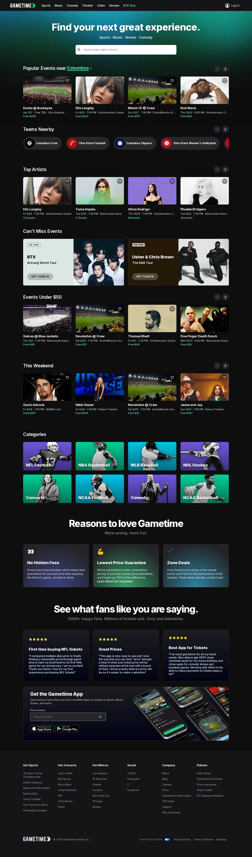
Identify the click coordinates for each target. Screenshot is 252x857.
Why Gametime (171, 812)
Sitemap (221, 839)
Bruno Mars (65, 784)
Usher (61, 806)
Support (167, 806)
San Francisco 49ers (35, 804)
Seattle (97, 784)
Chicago (98, 801)
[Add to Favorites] (67, 80)
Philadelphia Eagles (35, 810)
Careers (167, 784)
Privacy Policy (182, 839)
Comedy (72, 5)
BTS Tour (129, 5)
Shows (130, 37)
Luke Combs (65, 773)
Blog (164, 778)
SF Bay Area (100, 778)
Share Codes (204, 790)
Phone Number (37, 710)
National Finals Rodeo (36, 787)
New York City (101, 795)
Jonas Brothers (67, 790)
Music (59, 5)
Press (165, 790)
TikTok (131, 773)
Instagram (133, 778)
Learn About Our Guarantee (115, 581)
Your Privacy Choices (150, 839)
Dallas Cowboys (33, 782)
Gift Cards (168, 801)
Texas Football (32, 799)
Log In (235, 5)
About (165, 773)
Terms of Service (203, 839)
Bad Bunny (64, 778)
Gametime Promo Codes (176, 795)
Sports (46, 5)
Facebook (133, 790)
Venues (114, 5)
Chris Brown (65, 801)
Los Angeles (100, 773)
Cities (101, 5)
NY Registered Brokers (210, 795)
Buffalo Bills (30, 793)
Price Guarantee (206, 784)
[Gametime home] (25, 5)
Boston (97, 806)
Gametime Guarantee (210, 778)
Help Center (204, 773)
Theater (87, 5)
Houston (98, 790)
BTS (60, 795)
